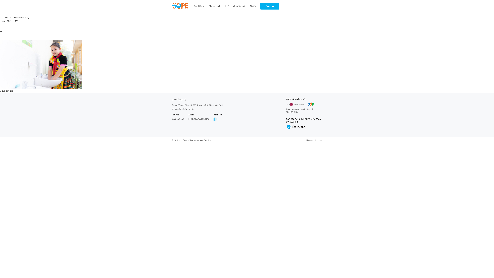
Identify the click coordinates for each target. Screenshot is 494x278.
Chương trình (214, 6)
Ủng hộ (270, 6)
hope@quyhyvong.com (198, 119)
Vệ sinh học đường (19, 17)
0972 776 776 (178, 119)
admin (2, 21)
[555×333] (41, 64)
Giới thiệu (198, 6)
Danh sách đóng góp (237, 6)
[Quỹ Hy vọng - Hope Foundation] (180, 6)
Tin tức (253, 6)
